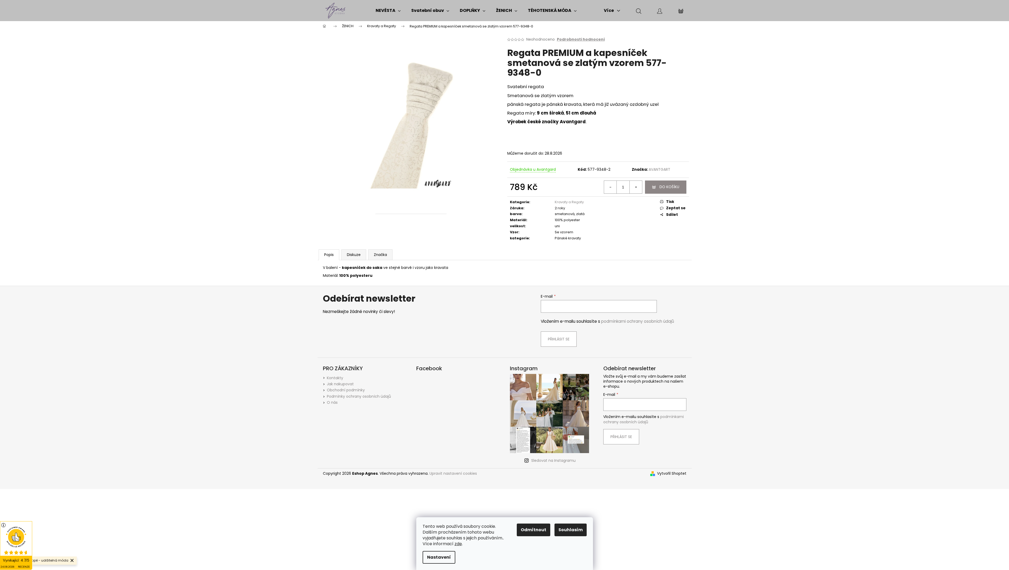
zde (458, 544)
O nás (332, 402)
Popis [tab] (329, 254)
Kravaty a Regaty (569, 202)
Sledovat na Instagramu (553, 460)
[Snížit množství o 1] (610, 187)
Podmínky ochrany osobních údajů (359, 396)
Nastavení (439, 557)
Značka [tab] (380, 254)
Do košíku (669, 186)
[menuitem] (388, 10)
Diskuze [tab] (354, 254)
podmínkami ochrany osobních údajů (637, 321)
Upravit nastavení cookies (453, 473)
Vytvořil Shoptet (671, 473)
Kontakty (335, 378)
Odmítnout (533, 530)
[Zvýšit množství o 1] (635, 187)
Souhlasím (570, 530)
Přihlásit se (559, 339)
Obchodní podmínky (346, 390)
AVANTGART (659, 169)
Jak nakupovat (340, 384)
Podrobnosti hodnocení (581, 39)
